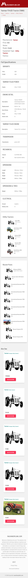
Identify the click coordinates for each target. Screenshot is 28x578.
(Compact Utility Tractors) (13, 353)
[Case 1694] (11, 222)
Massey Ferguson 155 (18, 329)
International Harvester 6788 (17, 321)
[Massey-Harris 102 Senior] (8, 278)
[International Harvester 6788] (7, 322)
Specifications (10, 379)
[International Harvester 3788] (7, 300)
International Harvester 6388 (18, 307)
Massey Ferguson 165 (18, 336)
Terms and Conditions (14, 568)
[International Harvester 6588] (7, 315)
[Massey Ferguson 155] (9, 329)
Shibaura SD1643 (17, 269)
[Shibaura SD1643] (9, 270)
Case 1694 (17, 220)
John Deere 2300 (18, 228)
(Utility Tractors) (12, 389)
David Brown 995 (18, 250)
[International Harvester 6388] (7, 308)
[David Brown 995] (10, 251)
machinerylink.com (18, 575)
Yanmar (15, 40)
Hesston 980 (18, 243)
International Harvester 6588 (18, 314)
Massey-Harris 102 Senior (18, 276)
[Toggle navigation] (26, 4)
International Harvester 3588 (18, 291)
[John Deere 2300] (10, 230)
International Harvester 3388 (18, 284)
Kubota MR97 (18, 235)
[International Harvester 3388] (7, 285)
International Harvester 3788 (17, 299)
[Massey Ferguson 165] (9, 337)
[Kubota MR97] (11, 237)
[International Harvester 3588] (7, 293)
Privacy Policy (14, 565)
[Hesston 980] (11, 245)
